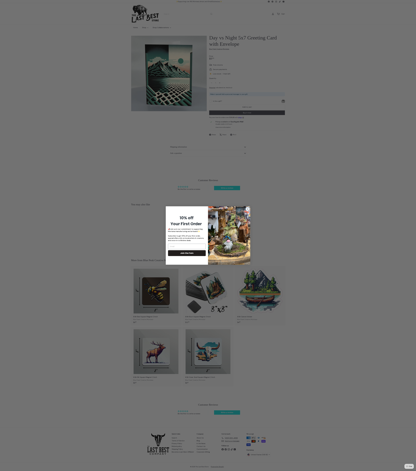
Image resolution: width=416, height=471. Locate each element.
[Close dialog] (247, 209)
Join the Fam (186, 253)
